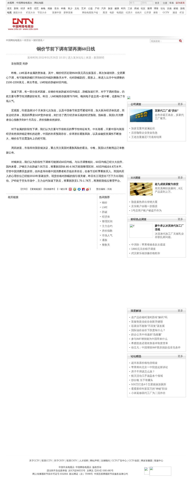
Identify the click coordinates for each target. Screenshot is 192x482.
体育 (29, 8)
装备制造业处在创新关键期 (147, 321)
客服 (171, 2)
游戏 (182, 8)
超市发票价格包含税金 (144, 362)
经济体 (106, 216)
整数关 (106, 244)
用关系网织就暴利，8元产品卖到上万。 (169, 190)
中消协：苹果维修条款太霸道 (148, 244)
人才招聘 (83, 460)
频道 (175, 12)
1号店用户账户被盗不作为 (146, 210)
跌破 (104, 211)
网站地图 (38, 2)
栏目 (182, 12)
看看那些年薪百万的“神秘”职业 (149, 388)
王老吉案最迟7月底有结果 (146, 136)
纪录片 (129, 12)
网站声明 (94, 460)
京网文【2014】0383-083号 (100, 470)
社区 (143, 8)
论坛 (162, 8)
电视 (9, 12)
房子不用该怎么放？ (143, 371)
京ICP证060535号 (76, 470)
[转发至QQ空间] (74, 189)
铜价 (104, 202)
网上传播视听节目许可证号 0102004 (50, 474)
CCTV (166, 12)
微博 (149, 8)
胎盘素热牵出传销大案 (144, 201)
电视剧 (120, 12)
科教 (63, 8)
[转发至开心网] (70, 189)
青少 (70, 8)
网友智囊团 (146, 460)
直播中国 (56, 12)
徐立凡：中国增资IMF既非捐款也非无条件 (156, 347)
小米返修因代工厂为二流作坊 (148, 392)
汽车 (103, 8)
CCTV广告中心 (119, 460)
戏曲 (50, 8)
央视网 (10, 2)
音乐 (56, 8)
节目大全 (42, 12)
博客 (156, 8)
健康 (117, 8)
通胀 (104, 240)
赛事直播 (68, 12)
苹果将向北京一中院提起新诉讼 (149, 367)
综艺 (36, 8)
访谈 (169, 8)
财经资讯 (37, 40)
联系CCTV (47, 460)
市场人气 (107, 235)
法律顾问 (105, 460)
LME (104, 207)
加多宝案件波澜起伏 (143, 128)
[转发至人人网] (79, 189)
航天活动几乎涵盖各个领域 (147, 375)
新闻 (16, 8)
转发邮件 (49, 189)
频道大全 (17, 12)
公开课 (147, 12)
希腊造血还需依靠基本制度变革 (149, 343)
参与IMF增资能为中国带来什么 (149, 338)
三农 (130, 8)
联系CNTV (72, 460)
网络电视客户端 (90, 12)
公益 (90, 8)
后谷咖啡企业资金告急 (144, 132)
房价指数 (107, 230)
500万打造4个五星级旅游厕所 (148, 384)
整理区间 (107, 221)
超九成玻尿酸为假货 (166, 184)
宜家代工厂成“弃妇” (166, 110)
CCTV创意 (134, 460)
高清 (105, 12)
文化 (77, 8)
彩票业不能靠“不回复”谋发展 (148, 325)
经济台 (27, 40)
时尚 (123, 8)
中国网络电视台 (24, 2)
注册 (165, 3)
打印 (24, 189)
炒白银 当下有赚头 (142, 380)
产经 (97, 8)
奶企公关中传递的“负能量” (146, 334)
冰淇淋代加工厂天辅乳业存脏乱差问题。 (169, 235)
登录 (157, 3)
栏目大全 (30, 12)
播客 (155, 12)
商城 (136, 8)
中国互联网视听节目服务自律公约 (111, 474)
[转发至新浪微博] (87, 189)
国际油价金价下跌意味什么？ (148, 330)
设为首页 (180, 2)
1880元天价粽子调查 (143, 248)
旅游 (110, 8)
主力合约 (107, 226)
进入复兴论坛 (76, 57)
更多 (180, 104)
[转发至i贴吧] (83, 189)
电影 (112, 12)
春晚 (43, 8)
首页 (9, 8)
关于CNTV (59, 460)
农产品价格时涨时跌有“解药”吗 (149, 317)
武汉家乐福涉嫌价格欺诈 (145, 253)
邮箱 (176, 8)
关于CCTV (34, 460)
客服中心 (158, 460)
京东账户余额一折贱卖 (144, 206)
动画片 (138, 12)
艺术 (83, 8)
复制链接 (35, 189)
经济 (23, 8)
